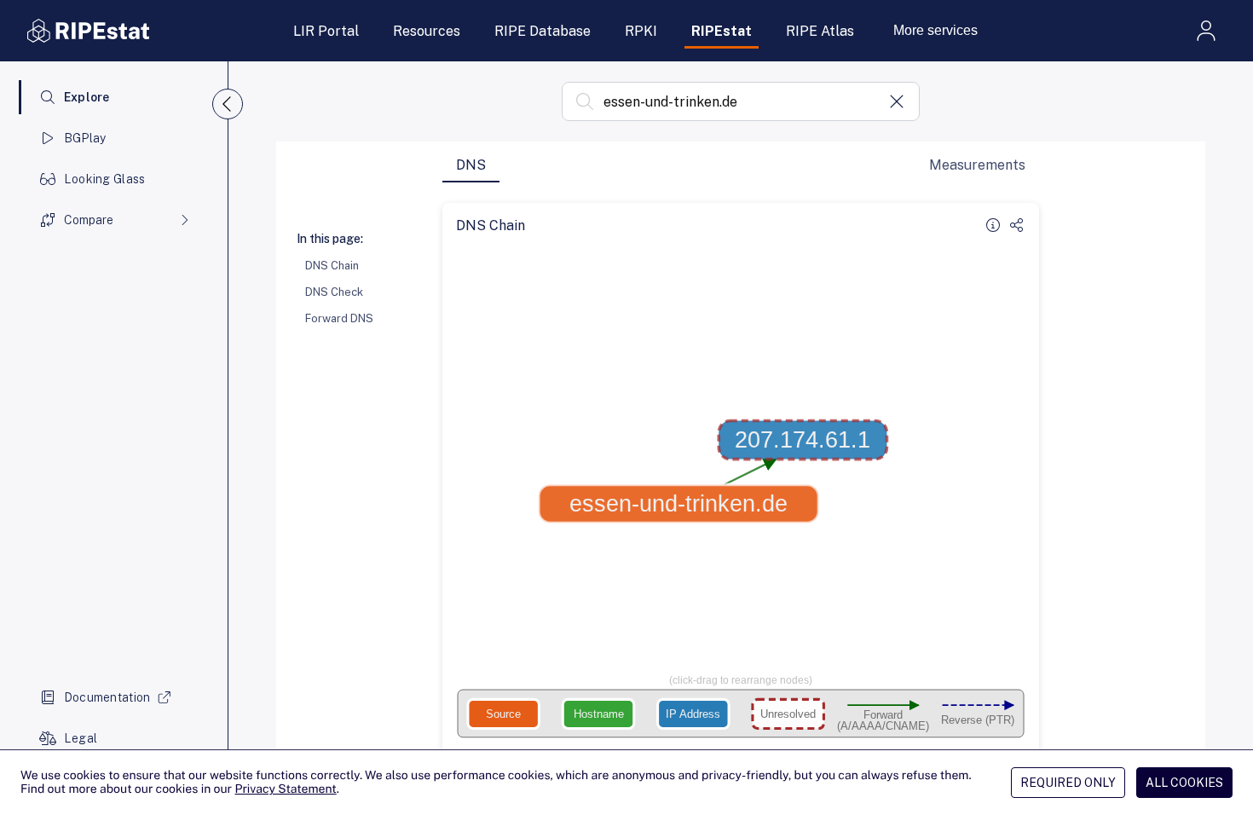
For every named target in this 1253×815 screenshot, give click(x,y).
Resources (426, 31)
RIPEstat (721, 31)
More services (935, 30)
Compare (88, 220)
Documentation (107, 697)
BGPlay (85, 138)
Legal (80, 738)
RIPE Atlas (820, 31)
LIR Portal (326, 31)
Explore (87, 97)
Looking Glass (105, 179)
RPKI (641, 31)
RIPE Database (542, 31)
